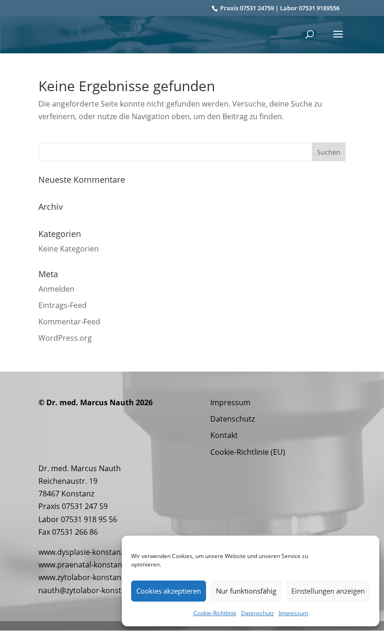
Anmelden (56, 289)
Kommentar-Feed (69, 321)
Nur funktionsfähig (246, 590)
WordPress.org (65, 338)
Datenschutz (257, 613)
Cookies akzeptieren (168, 590)
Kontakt (224, 435)
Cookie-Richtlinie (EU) (247, 452)
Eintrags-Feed (62, 305)
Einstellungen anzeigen (328, 590)
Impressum (293, 613)
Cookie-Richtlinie (214, 613)
